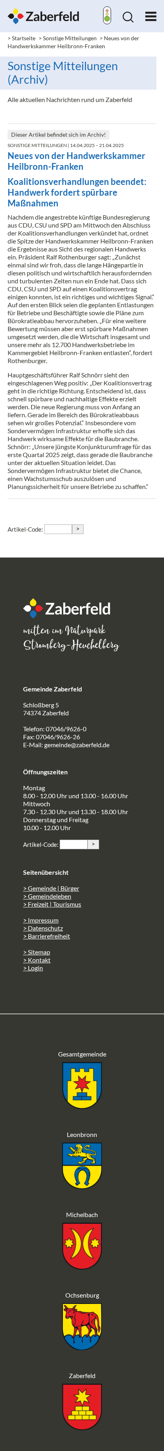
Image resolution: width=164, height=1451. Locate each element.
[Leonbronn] (82, 1186)
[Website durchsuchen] (128, 20)
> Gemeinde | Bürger (51, 888)
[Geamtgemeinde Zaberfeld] (82, 1106)
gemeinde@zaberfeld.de (76, 744)
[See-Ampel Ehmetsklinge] (107, 16)
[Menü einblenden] (150, 14)
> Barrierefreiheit (46, 936)
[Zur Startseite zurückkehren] (43, 12)
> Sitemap (36, 952)
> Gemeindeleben (47, 896)
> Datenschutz (43, 928)
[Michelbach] (82, 1267)
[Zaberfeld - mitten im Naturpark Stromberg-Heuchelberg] (71, 616)
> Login (33, 968)
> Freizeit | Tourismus (52, 904)
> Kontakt (37, 960)
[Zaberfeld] (82, 1427)
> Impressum (41, 920)
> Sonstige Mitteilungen (68, 38)
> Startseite (21, 38)
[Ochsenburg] (82, 1347)
